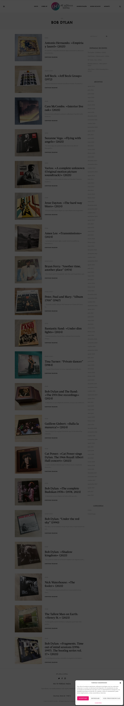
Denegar (95, 698)
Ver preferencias (111, 698)
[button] (120, 683)
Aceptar (83, 698)
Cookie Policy (98, 702)
